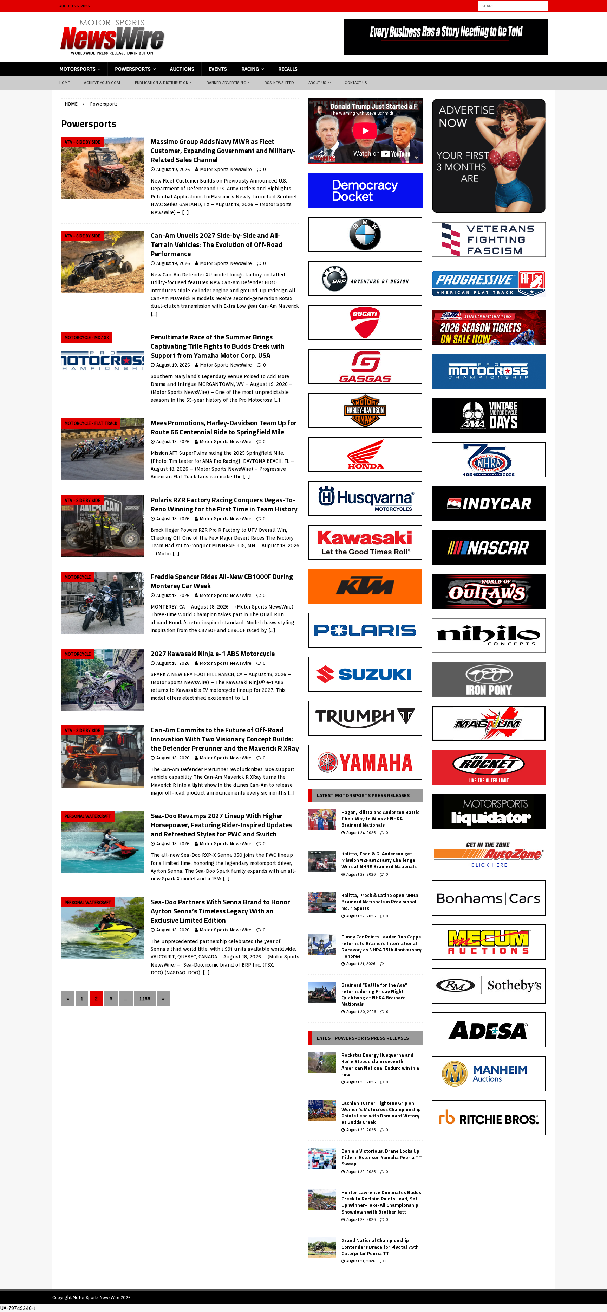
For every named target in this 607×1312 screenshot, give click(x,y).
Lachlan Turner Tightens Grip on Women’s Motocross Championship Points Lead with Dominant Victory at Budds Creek (381, 1112)
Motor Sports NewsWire (226, 169)
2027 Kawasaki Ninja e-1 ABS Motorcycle (213, 653)
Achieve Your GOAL (102, 82)
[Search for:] (513, 5)
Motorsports (77, 69)
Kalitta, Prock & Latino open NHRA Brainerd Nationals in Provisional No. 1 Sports (379, 901)
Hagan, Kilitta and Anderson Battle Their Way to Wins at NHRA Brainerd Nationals (380, 818)
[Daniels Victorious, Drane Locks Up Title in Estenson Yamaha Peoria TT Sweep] (322, 1158)
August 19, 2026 (173, 169)
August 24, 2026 (361, 832)
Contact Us (356, 82)
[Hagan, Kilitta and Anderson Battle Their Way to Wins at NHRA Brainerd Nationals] (322, 819)
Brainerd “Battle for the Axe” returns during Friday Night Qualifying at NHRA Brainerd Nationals (374, 994)
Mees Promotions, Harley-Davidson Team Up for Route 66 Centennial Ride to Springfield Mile (224, 427)
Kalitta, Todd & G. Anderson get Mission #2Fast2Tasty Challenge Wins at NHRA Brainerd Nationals (379, 860)
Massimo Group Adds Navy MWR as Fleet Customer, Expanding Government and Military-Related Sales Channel (223, 150)
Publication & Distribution (161, 82)
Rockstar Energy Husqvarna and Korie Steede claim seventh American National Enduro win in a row (380, 1064)
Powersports (133, 69)
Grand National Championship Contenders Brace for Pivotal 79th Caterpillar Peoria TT (380, 1246)
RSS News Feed (279, 82)
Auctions (182, 69)
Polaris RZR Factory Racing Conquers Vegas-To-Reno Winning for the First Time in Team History (224, 504)
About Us (317, 82)
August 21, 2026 (360, 963)
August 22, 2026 (361, 915)
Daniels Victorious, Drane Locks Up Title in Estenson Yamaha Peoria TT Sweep (381, 1157)
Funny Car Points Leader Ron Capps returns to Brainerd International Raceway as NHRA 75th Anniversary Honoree (381, 946)
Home (64, 82)
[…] (185, 212)
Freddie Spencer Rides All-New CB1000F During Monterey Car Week (222, 581)
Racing (250, 69)
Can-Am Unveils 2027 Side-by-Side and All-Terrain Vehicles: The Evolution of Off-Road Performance (216, 244)
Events (218, 69)
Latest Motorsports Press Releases (363, 795)
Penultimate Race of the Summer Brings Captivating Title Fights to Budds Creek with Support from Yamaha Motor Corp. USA (218, 346)
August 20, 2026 (361, 1011)
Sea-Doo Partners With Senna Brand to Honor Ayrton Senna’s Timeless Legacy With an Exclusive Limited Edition (220, 910)
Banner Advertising (226, 82)
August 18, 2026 (173, 441)
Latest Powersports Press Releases (363, 1038)
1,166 (144, 998)
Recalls (288, 69)
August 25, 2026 (361, 1081)
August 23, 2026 (361, 874)
